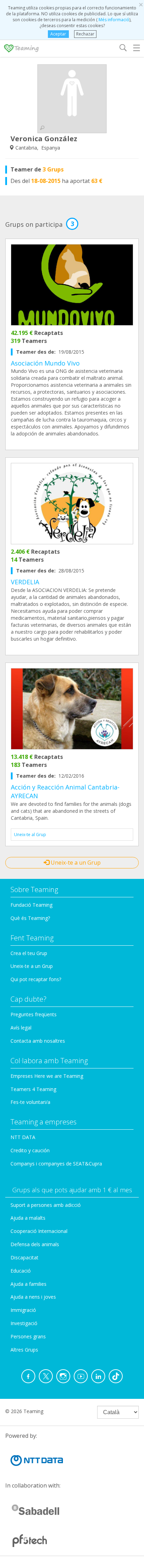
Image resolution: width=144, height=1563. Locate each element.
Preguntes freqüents (33, 1014)
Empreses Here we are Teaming (46, 1076)
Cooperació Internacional (38, 1231)
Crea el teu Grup (28, 953)
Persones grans (28, 1336)
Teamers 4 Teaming (33, 1089)
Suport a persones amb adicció (45, 1205)
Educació (20, 1270)
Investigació (23, 1323)
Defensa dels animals (34, 1244)
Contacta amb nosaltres (37, 1040)
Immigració (23, 1310)
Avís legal (20, 1027)
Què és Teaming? (30, 918)
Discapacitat (24, 1257)
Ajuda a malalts (27, 1218)
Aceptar (58, 34)
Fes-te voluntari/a (30, 1102)
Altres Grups (24, 1349)
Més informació (113, 20)
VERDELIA (25, 582)
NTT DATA (22, 1137)
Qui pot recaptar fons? (35, 979)
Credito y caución (30, 1150)
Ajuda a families (28, 1284)
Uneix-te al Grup (30, 834)
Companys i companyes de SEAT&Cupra (56, 1163)
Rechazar (85, 34)
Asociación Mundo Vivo (45, 363)
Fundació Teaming (31, 904)
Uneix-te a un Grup (75, 862)
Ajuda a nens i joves (33, 1296)
